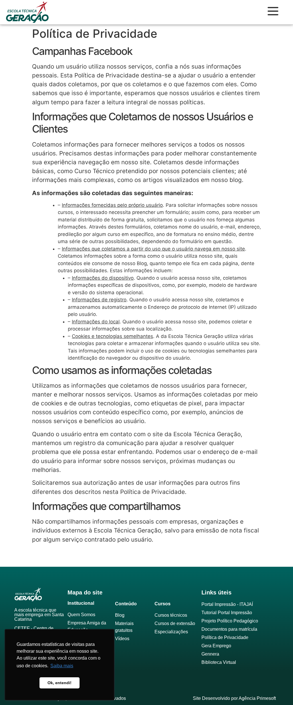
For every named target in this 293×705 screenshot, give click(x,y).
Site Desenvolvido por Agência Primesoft (234, 698)
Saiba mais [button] (61, 665)
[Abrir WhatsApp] (278, 690)
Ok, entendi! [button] (59, 682)
